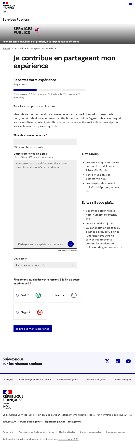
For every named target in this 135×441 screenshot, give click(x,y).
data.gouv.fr (75, 421)
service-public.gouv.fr (30, 421)
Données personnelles (90, 432)
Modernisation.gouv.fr (67, 379)
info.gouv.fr (9, 421)
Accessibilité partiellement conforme (36, 432)
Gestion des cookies (115, 432)
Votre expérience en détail (31, 154)
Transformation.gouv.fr (96, 379)
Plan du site (8, 432)
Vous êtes (20, 259)
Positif (24, 295)
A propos (8, 379)
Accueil (6, 48)
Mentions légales (67, 432)
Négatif (25, 312)
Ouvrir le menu (130, 4)
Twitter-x (107, 361)
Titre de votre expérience (30, 135)
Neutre (59, 295)
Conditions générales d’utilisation (35, 379)
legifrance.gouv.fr (55, 421)
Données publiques (122, 379)
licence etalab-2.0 (66, 439)
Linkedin (118, 361)
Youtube (128, 361)
